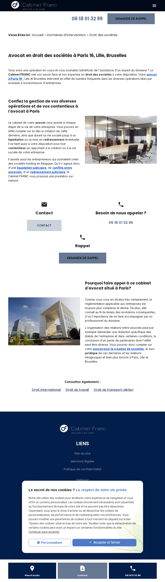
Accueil (37, 35)
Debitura (82, 480)
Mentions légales (82, 461)
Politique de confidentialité (82, 469)
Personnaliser (52, 543)
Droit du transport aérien (113, 389)
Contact (82, 575)
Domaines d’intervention (66, 35)
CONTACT (44, 225)
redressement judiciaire (47, 172)
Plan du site (82, 453)
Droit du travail (77, 389)
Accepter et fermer (106, 542)
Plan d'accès (32, 575)
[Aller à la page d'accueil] (34, 5)
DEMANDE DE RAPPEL (131, 18)
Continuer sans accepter (44, 531)
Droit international (46, 389)
